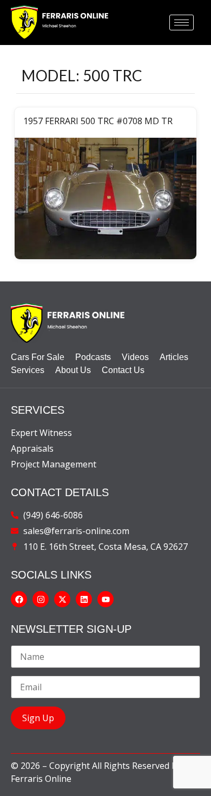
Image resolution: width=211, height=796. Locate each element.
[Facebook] (19, 599)
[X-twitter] (62, 599)
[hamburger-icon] (181, 22)
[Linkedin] (84, 599)
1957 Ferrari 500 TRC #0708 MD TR (98, 121)
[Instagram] (40, 599)
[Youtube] (105, 599)
